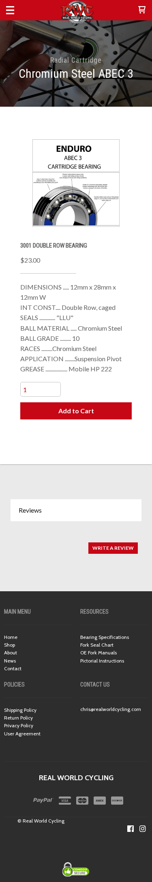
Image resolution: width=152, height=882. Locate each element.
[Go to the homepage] (76, 12)
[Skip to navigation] (18, 10)
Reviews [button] (30, 510)
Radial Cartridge (76, 60)
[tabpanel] (76, 544)
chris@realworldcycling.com (110, 709)
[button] (142, 10)
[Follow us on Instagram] (142, 828)
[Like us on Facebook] (130, 828)
